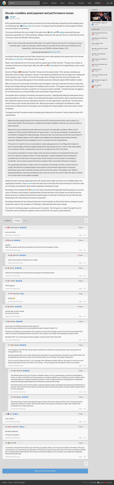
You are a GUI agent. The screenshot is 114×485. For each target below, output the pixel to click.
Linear (25, 220)
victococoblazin (14, 227)
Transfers (81, 3)
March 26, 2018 (54, 52)
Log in (108, 3)
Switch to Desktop (19, 482)
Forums (45, 3)
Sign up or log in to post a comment (45, 471)
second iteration (17, 59)
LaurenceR (19, 370)
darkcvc (12, 268)
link (85, 235)
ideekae (12, 306)
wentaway (12, 321)
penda (11, 240)
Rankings (71, 3)
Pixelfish (12, 281)
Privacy (10, 482)
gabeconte (16, 255)
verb (11, 414)
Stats (89, 3)
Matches (54, 3)
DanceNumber (15, 426)
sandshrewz (16, 293)
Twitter (94, 482)
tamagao (12, 17)
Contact (4, 482)
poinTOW (13, 443)
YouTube (109, 482)
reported (29, 183)
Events (62, 3)
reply (80, 235)
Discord (101, 482)
